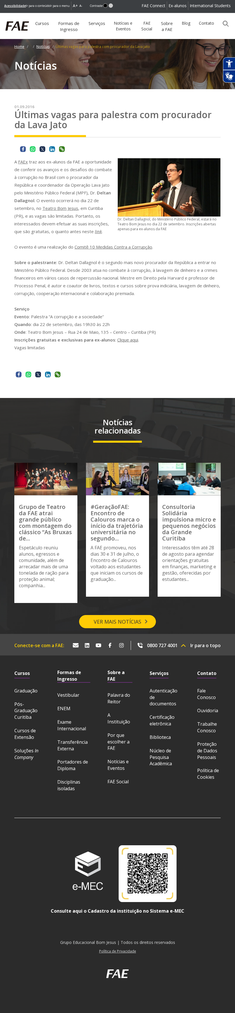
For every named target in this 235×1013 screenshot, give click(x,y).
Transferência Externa (72, 745)
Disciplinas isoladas (68, 785)
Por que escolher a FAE (118, 742)
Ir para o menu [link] (60, 6)
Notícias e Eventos (123, 26)
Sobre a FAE (167, 26)
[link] (15, 5)
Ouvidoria (207, 710)
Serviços (97, 23)
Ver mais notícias (117, 621)
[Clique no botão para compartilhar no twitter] (42, 149)
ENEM (63, 708)
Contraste (96, 6)
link (98, 231)
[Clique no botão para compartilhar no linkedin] (52, 149)
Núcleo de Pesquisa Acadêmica (161, 757)
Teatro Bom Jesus (60, 208)
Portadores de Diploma (72, 765)
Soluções (26, 753)
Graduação (26, 691)
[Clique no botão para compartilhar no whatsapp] (33, 149)
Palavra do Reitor (118, 698)
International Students (210, 5)
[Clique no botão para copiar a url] (62, 149)
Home (19, 46)
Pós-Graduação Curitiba (26, 711)
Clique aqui (127, 340)
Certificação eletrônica (162, 720)
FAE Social (146, 26)
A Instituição (118, 718)
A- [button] (81, 5)
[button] (105, 5)
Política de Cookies (208, 773)
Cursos (42, 23)
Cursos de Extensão (25, 733)
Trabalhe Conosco (207, 727)
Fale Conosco (206, 694)
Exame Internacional (71, 725)
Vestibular (68, 695)
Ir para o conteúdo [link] (38, 6)
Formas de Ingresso (68, 26)
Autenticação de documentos (163, 697)
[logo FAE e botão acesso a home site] (4, 16)
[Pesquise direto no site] (224, 23)
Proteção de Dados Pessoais (207, 750)
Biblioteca (160, 737)
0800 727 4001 (162, 645)
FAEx (23, 162)
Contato (206, 23)
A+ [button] (75, 5)
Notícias (43, 46)
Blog (186, 23)
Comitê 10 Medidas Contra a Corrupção (113, 247)
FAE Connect (153, 5)
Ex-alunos (178, 5)
